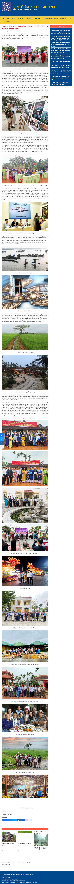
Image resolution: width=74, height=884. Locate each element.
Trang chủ (6, 18)
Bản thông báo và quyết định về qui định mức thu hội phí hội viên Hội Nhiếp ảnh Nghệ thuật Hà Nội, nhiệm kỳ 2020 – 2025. (61, 32)
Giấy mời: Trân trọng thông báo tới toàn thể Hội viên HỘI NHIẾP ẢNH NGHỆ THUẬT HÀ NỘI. (61, 44)
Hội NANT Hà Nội (7, 21)
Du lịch (29, 18)
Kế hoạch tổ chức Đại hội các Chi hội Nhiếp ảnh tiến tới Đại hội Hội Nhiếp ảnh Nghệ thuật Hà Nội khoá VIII (60, 56)
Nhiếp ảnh (37, 18)
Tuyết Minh (17, 31)
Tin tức (13, 18)
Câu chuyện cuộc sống (50, 18)
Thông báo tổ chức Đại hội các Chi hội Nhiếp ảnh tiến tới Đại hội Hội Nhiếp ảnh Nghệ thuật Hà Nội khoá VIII (60, 50)
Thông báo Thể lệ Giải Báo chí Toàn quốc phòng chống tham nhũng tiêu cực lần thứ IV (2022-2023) (61, 71)
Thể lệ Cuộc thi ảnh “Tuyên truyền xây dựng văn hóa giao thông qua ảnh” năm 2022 (60, 78)
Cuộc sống (63, 18)
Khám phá (21, 18)
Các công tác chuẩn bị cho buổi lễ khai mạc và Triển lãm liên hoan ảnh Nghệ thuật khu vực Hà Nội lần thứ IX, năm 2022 (61, 38)
